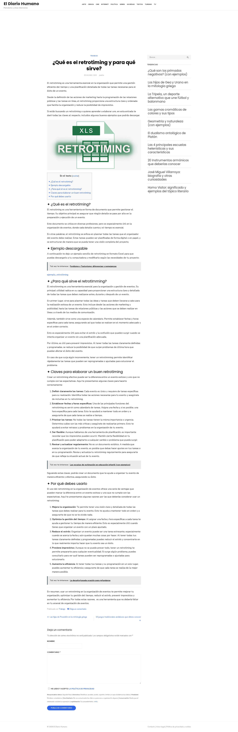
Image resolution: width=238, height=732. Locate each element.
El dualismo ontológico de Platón (167, 135)
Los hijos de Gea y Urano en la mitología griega (168, 84)
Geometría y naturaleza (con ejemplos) (165, 123)
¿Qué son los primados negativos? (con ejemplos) (167, 72)
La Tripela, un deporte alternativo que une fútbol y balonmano (168, 98)
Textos (140, 4)
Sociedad (131, 4)
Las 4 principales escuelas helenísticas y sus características (167, 148)
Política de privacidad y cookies (178, 727)
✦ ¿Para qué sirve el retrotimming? (65, 189)
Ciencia (91, 4)
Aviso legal (160, 727)
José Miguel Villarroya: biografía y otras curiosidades (164, 175)
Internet (105, 4)
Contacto (151, 727)
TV (155, 4)
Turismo (148, 4)
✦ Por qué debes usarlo (59, 196)
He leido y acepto (72, 689)
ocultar (75, 176)
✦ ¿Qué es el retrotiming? (60, 181)
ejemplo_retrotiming (57, 274)
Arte (84, 4)
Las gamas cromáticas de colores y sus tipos (167, 111)
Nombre (51, 641)
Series (122, 4)
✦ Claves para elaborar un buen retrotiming (69, 192)
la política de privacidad (81, 689)
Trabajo (94, 56)
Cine (97, 4)
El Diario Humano (21, 3)
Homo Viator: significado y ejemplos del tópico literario (168, 189)
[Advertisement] (119, 32)
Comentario (54, 652)
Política (114, 4)
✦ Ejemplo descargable (59, 185)
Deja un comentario (78, 609)
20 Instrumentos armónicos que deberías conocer (168, 162)
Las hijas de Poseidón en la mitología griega (68, 617)
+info (96, 702)
